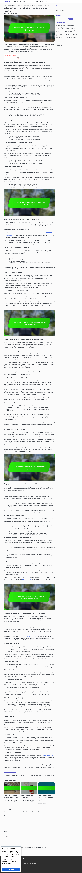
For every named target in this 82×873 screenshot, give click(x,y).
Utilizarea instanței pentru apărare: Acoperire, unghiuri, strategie (45, 797)
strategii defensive (48, 755)
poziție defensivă (26, 579)
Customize (6, 866)
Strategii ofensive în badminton (30, 863)
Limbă (46, 1)
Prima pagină (26, 1)
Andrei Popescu (13, 13)
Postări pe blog (39, 1)
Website (6, 841)
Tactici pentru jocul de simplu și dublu (31, 865)
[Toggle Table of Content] (17, 58)
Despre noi (32, 1)
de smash (25, 181)
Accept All (11, 869)
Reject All (16, 866)
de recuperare (11, 564)
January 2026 (59, 45)
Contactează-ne (17, 1)
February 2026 (59, 44)
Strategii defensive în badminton (10, 772)
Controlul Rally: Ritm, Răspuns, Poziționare (66, 37)
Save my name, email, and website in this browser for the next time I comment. (26, 847)
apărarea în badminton (31, 636)
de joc (30, 691)
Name (6, 831)
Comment (7, 815)
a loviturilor (49, 232)
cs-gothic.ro (8, 1)
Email (6, 836)
